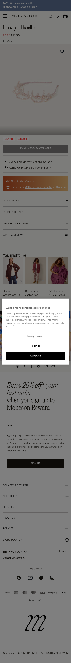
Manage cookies (35, 336)
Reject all (35, 346)
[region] (35, 332)
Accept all (35, 356)
